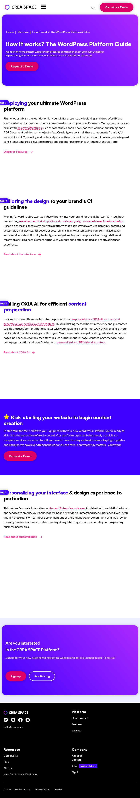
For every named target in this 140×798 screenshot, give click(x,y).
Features (77, 724)
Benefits (76, 730)
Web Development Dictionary (21, 774)
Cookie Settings (77, 790)
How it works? (80, 717)
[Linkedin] (6, 720)
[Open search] (93, 8)
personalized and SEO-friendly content (81, 342)
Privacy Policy (42, 789)
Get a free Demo (116, 7)
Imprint (58, 789)
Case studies (11, 755)
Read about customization (20, 536)
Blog (6, 761)
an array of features (30, 127)
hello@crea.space (13, 727)
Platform (23, 32)
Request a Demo (22, 66)
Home (10, 32)
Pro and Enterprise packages (67, 508)
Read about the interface (20, 254)
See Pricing (42, 676)
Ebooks (8, 768)
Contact (76, 759)
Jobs (74, 766)
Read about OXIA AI (17, 352)
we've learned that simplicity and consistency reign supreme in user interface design (71, 221)
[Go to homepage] (20, 7)
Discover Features (16, 151)
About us (77, 755)
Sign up (16, 676)
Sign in (75, 772)
